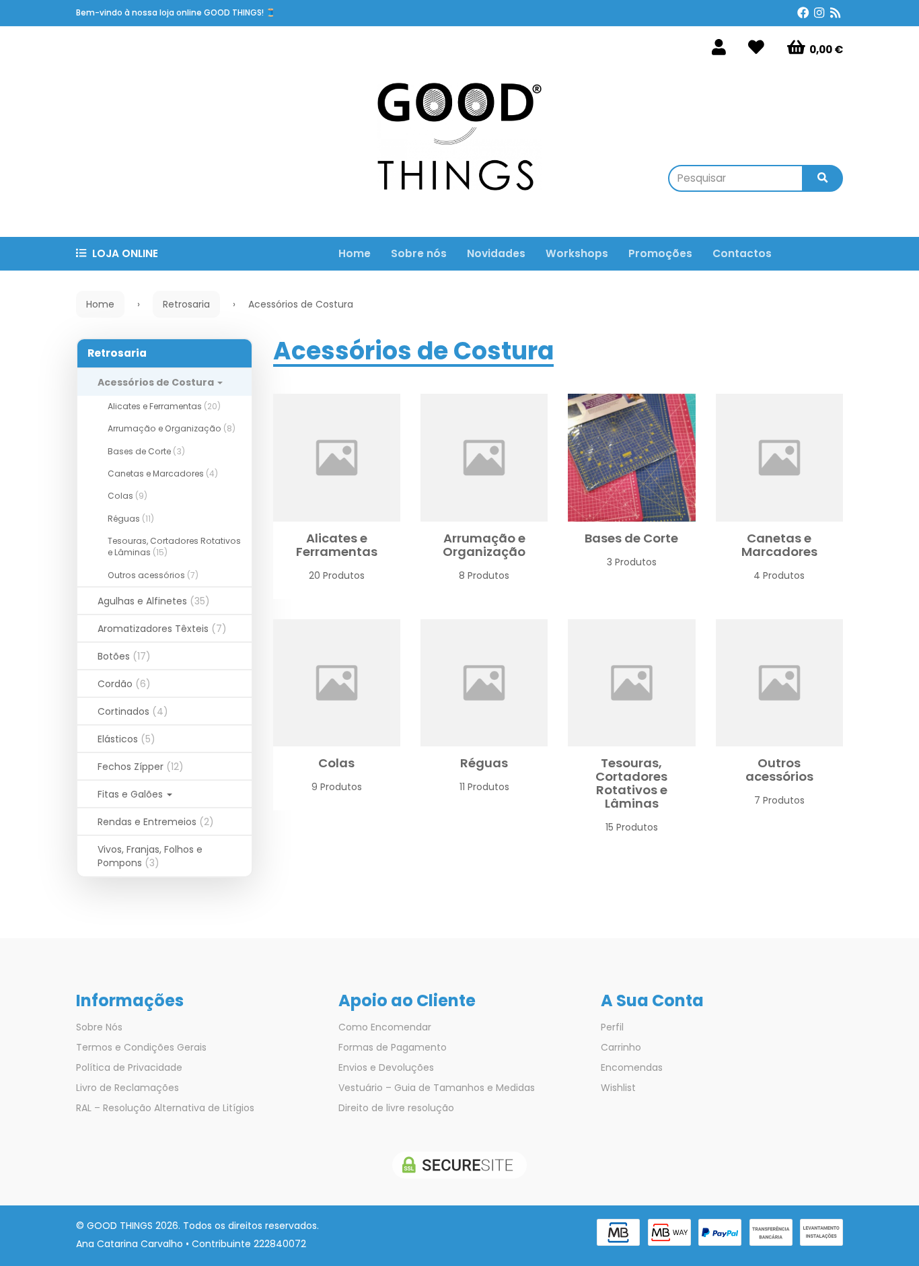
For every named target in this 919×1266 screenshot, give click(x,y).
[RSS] (835, 13)
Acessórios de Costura (157, 382)
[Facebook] (803, 13)
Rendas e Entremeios (156, 822)
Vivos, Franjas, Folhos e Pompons (150, 856)
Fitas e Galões (132, 794)
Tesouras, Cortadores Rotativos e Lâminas (631, 783)
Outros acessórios (153, 575)
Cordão (124, 684)
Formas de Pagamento (392, 1047)
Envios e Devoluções (386, 1067)
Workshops (577, 253)
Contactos (742, 253)
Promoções (660, 253)
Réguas (131, 518)
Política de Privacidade (129, 1067)
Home (354, 253)
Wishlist (618, 1087)
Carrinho (621, 1047)
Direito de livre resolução (396, 1108)
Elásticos (126, 739)
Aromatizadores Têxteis (162, 628)
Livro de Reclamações (127, 1087)
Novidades (496, 253)
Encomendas (632, 1067)
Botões (124, 656)
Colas (127, 495)
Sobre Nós (99, 1027)
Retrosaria (117, 353)
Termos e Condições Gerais (141, 1047)
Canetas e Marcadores (163, 473)
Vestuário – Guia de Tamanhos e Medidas (436, 1087)
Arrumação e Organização (171, 428)
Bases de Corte (146, 451)
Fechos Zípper (141, 766)
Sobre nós (419, 253)
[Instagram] (819, 13)
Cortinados (133, 711)
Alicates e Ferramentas (164, 406)
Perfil (612, 1027)
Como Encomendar (384, 1027)
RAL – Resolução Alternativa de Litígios (165, 1108)
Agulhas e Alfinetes (154, 601)
